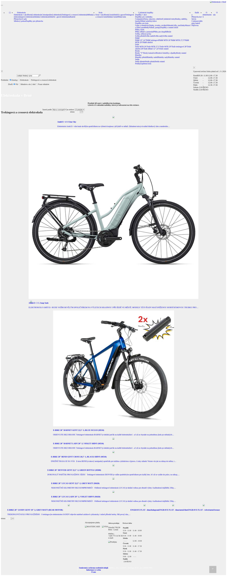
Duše (137, 44)
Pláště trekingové (152, 40)
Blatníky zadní (152, 57)
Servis (194, 19)
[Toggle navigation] (2, 5)
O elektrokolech (207, 15)
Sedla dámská (140, 61)
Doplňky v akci (141, 15)
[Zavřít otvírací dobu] (209, 68)
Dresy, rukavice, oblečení (153, 19)
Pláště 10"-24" (140, 40)
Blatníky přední (141, 57)
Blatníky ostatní (174, 57)
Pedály (137, 64)
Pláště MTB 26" (165, 40)
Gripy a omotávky (142, 25)
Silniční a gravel (119, 15)
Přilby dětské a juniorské (144, 32)
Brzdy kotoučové (149, 53)
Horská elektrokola (34, 15)
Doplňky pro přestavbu (34, 21)
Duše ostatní (163, 49)
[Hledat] (2, 71)
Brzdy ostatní (181, 53)
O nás (215, 14)
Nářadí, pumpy (154, 27)
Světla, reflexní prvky (143, 34)
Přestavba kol (197, 17)
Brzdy (137, 51)
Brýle (169, 32)
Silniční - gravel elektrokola (59, 17)
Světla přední (140, 36)
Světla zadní (149, 36)
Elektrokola (21, 13)
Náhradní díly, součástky (176, 25)
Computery (139, 19)
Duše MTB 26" (141, 47)
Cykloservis (196, 21)
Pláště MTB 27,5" (178, 40)
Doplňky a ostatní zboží (169, 27)
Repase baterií (197, 22)
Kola (100, 13)
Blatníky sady (163, 57)
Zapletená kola (145, 64)
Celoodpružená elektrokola (52, 15)
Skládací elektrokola (41, 17)
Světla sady (158, 36)
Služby (195, 14)
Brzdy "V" (139, 53)
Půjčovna (195, 25)
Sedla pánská (150, 61)
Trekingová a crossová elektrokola (74, 15)
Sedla (137, 59)
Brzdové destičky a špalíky (166, 53)
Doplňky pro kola (141, 23)
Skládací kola (112, 17)
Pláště (137, 38)
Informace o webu (93, 570)
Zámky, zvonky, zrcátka (158, 25)
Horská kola (108, 15)
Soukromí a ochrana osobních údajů (93, 568)
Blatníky (138, 55)
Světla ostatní (167, 36)
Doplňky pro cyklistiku (143, 17)
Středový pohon (20, 21)
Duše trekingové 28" (179, 47)
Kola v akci (100, 15)
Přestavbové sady (20, 19)
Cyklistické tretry (168, 19)
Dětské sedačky (146, 21)
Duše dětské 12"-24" (151, 49)
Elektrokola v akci (20, 15)
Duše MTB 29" (166, 47)
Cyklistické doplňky (145, 13)
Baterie (72, 17)
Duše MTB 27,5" (153, 47)
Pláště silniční (147, 42)
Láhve (154, 21)
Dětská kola (121, 17)
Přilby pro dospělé (160, 32)
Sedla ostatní (160, 61)
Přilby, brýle (139, 30)
